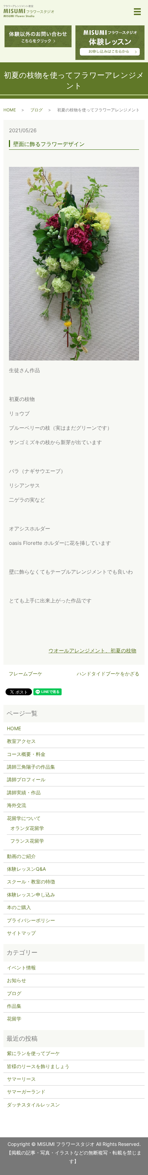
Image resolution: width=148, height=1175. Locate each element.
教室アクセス (21, 741)
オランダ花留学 (27, 828)
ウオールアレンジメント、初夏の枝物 (92, 650)
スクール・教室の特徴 (31, 881)
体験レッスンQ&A (26, 869)
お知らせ (16, 980)
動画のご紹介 (21, 856)
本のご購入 (19, 907)
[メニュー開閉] (137, 11)
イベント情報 (21, 967)
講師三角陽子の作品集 (31, 767)
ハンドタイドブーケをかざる (108, 673)
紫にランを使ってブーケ (33, 1053)
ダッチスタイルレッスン (33, 1104)
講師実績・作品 (24, 792)
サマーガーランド (26, 1091)
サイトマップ (21, 933)
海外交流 (16, 805)
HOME (9, 109)
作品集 (14, 1006)
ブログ (36, 109)
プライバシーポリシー (31, 920)
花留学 (14, 1018)
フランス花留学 (27, 841)
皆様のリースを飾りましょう (38, 1066)
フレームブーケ (25, 673)
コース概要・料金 (26, 754)
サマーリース (21, 1079)
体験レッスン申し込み (31, 894)
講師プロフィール (26, 779)
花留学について (24, 818)
